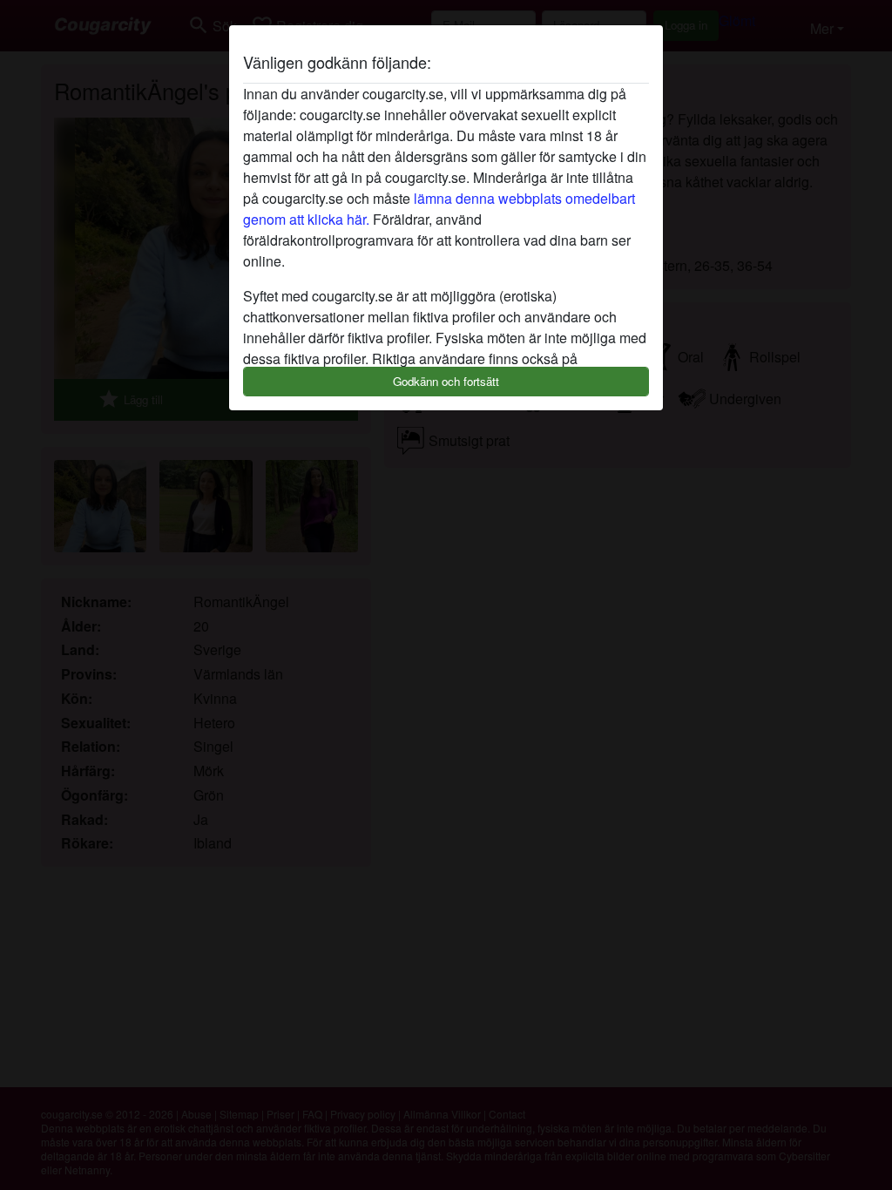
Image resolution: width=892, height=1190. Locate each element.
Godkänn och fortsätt (446, 381)
